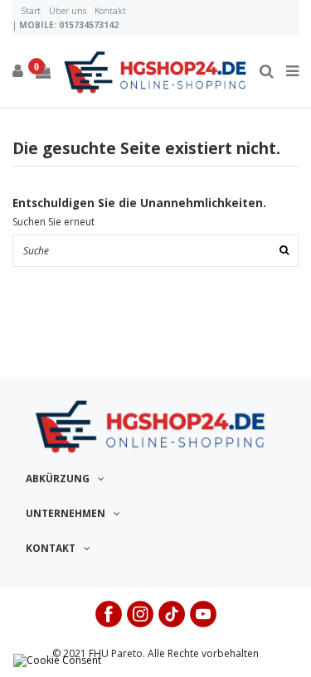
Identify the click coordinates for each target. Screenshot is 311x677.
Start (31, 11)
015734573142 (89, 25)
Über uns (67, 11)
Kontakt (110, 11)
